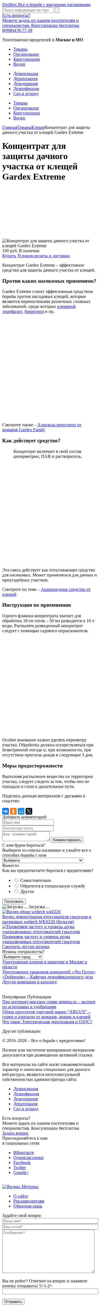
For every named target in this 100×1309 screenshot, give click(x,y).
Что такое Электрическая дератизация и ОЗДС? (47, 1021)
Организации (26, 54)
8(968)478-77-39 (17, 30)
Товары (20, 49)
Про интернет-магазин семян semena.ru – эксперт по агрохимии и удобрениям (49, 1004)
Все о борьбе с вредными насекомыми (46, 4)
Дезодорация (25, 83)
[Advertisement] (50, 213)
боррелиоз (34, 311)
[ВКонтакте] (5, 811)
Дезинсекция (25, 73)
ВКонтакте (23, 1152)
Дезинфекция (26, 88)
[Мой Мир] (21, 811)
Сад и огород (25, 93)
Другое (27, 891)
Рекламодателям (28, 1201)
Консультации (26, 59)
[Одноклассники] (13, 811)
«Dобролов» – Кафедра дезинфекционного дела (47, 976)
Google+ (21, 1172)
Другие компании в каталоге (29, 981)
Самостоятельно (35, 880)
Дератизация (25, 78)
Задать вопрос (15, 1133)
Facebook (22, 1162)
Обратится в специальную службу (52, 886)
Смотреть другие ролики (25, 946)
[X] (29, 811)
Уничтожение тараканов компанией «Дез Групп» (49, 971)
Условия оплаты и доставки (43, 255)
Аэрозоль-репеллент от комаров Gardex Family (41, 427)
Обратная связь (27, 1206)
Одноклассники (28, 1157)
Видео (19, 64)
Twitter (19, 1167)
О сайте (20, 1196)
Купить (9, 255)
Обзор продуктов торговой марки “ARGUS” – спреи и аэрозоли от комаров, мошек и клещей (46, 1014)
